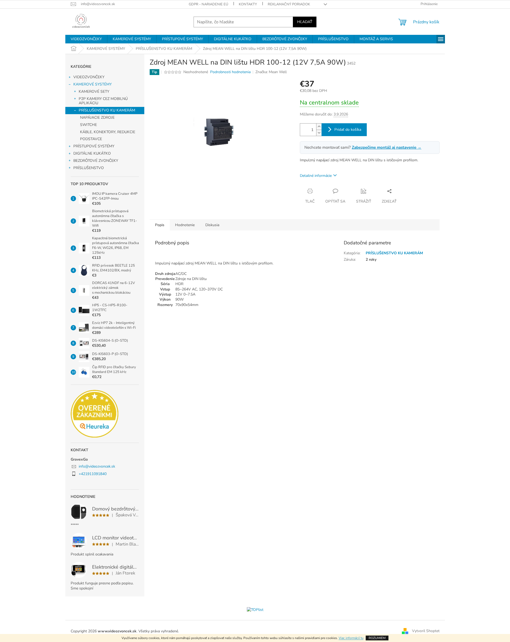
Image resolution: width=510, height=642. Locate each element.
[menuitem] (86, 39)
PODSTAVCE (91, 138)
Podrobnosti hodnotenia (230, 71)
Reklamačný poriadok (289, 4)
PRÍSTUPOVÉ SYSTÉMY (93, 146)
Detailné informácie (316, 175)
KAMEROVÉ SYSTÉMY (92, 84)
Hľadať (304, 21)
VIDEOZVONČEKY (88, 77)
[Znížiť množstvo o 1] (319, 133)
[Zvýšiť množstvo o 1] (319, 127)
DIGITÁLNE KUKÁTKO (92, 153)
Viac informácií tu (351, 638)
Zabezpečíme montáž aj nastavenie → (386, 147)
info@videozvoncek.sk (97, 466)
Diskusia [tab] (212, 224)
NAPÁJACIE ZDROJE (97, 117)
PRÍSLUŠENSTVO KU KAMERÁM (107, 110)
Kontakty (248, 4)
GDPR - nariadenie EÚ (208, 4)
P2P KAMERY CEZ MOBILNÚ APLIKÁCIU (103, 101)
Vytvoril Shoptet (426, 630)
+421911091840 (93, 473)
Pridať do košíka (347, 129)
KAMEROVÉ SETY (94, 91)
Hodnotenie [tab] (185, 224)
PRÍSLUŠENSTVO (88, 167)
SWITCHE (88, 124)
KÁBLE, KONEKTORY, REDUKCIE (107, 132)
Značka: (271, 71)
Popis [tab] (159, 224)
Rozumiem (377, 638)
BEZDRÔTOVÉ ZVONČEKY (95, 160)
